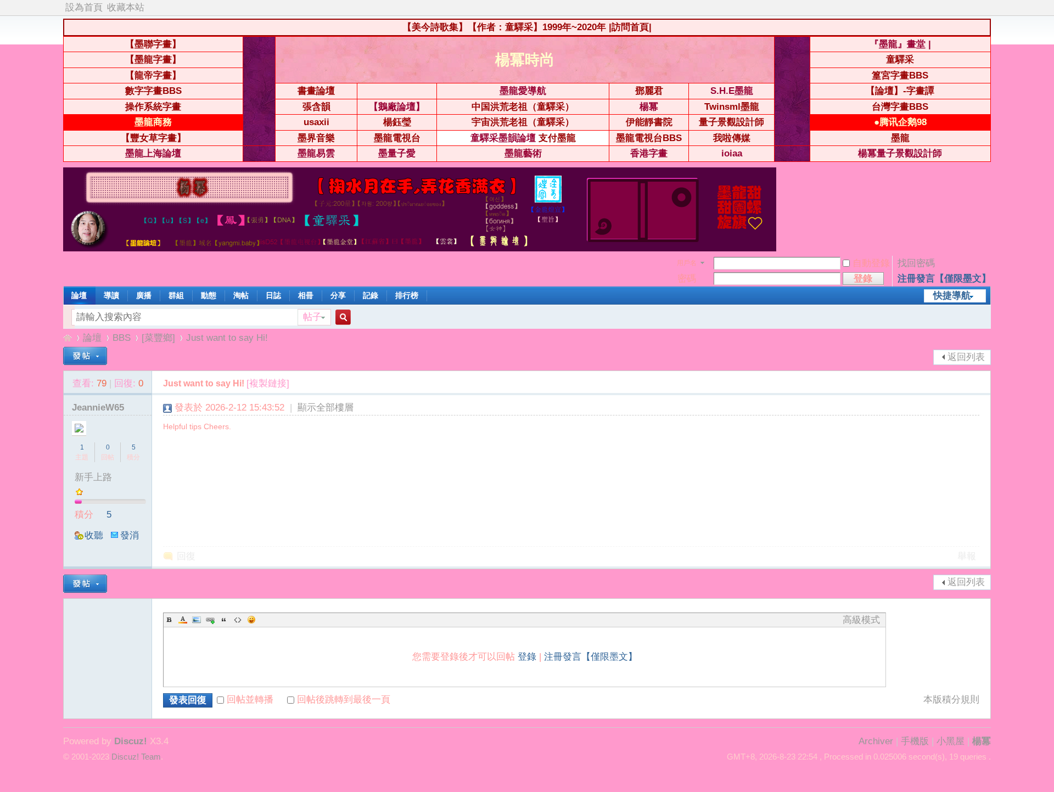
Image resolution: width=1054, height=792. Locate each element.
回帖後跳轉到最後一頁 (343, 699)
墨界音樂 (316, 138)
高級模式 (861, 620)
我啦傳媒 (731, 138)
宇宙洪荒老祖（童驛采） (523, 122)
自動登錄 (871, 263)
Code (237, 619)
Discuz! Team (136, 756)
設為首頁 (84, 7)
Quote (223, 619)
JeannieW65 (98, 407)
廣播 (144, 295)
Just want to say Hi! (227, 338)
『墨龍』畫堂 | (900, 44)
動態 (208, 295)
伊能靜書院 (649, 122)
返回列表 (966, 357)
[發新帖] (85, 356)
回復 (186, 556)
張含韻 (316, 107)
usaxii (316, 122)
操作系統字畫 (153, 107)
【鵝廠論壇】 (397, 107)
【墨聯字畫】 (153, 44)
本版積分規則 (951, 699)
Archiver (876, 741)
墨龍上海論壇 (153, 153)
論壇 (79, 295)
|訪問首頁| (630, 27)
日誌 (273, 295)
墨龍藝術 (523, 153)
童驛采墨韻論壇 (503, 138)
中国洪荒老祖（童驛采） (523, 107)
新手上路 (93, 477)
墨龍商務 (153, 122)
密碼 (686, 278)
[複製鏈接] (267, 383)
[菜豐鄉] (158, 338)
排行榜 (406, 295)
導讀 (111, 295)
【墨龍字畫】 (153, 59)
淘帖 (241, 295)
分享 (338, 295)
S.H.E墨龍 (731, 91)
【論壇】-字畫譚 (900, 91)
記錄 (370, 295)
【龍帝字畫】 (153, 75)
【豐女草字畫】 (153, 138)
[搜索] (341, 317)
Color (182, 619)
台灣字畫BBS (900, 107)
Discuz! (130, 741)
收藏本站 (125, 7)
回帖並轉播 (250, 699)
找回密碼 (916, 263)
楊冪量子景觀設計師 (900, 153)
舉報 (966, 556)
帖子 (312, 317)
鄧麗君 (649, 91)
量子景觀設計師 (731, 122)
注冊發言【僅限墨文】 (944, 278)
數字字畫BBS (153, 91)
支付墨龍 (557, 138)
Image (196, 619)
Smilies (251, 619)
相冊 (305, 295)
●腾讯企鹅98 (900, 122)
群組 (176, 295)
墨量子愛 (397, 153)
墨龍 (900, 138)
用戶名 (687, 263)
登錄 (527, 656)
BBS (122, 338)
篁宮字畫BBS (900, 75)
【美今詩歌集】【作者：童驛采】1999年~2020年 (504, 27)
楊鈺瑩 (397, 122)
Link (210, 619)
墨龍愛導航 (523, 91)
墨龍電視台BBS (649, 138)
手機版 (915, 741)
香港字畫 (649, 153)
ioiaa (731, 153)
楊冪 (649, 107)
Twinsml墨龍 (731, 107)
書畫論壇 (316, 91)
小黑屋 (951, 741)
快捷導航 (952, 295)
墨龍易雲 (316, 153)
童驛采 (900, 59)
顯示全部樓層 (326, 407)
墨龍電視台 (397, 138)
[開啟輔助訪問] (988, 8)
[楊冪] (419, 248)
